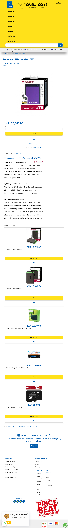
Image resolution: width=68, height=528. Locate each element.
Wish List (48, 483)
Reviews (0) (17, 153)
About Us (39, 473)
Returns (37, 464)
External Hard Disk (14, 63)
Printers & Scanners (11, 30)
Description (8, 153)
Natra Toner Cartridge (11, 25)
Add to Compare (34, 144)
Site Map (37, 467)
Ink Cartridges (11, 15)
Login (9, 3)
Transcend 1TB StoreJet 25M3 (14, 249)
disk (36, 426)
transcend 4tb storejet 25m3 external (19, 426)
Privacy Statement (16, 519)
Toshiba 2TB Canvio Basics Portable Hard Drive (19, 328)
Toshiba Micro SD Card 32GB (14, 407)
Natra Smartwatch (11, 40)
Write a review (38, 147)
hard (33, 426)
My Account (49, 475)
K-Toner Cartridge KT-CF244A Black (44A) (17, 368)
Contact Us (38, 461)
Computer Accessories (11, 35)
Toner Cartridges (11, 10)
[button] (4, 523)
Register (10, 6)
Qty (6, 126)
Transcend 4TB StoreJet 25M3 (16, 53)
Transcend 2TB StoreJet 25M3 (14, 288)
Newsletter (49, 485)
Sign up (34, 446)
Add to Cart (34, 133)
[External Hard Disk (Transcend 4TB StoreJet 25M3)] (34, 93)
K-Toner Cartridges (11, 20)
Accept (7, 522)
